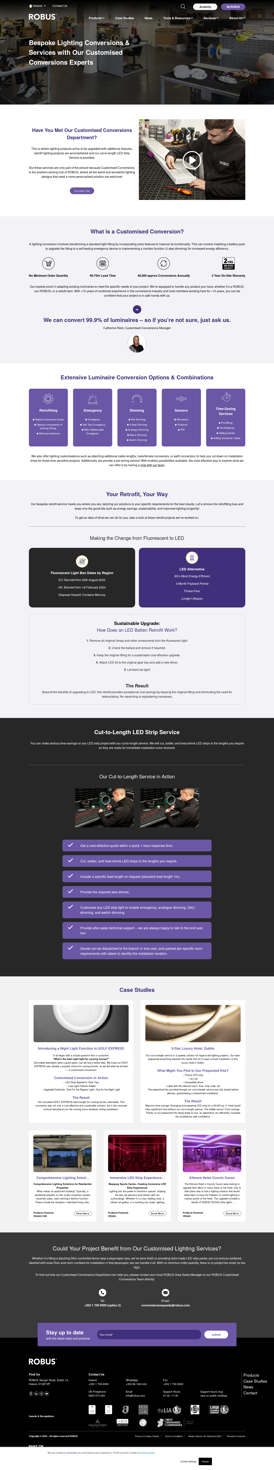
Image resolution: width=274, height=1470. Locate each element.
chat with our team (152, 465)
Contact (250, 1392)
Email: (165, 1303)
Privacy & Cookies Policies (147, 1436)
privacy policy (148, 1452)
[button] (37, 6)
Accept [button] (205, 1461)
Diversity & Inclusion (236, 1436)
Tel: (102, 1303)
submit (216, 1334)
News (248, 1387)
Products (251, 1375)
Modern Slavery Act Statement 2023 (204, 1436)
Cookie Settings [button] (188, 1461)
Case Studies (255, 1381)
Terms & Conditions (174, 1436)
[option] (96, 18)
